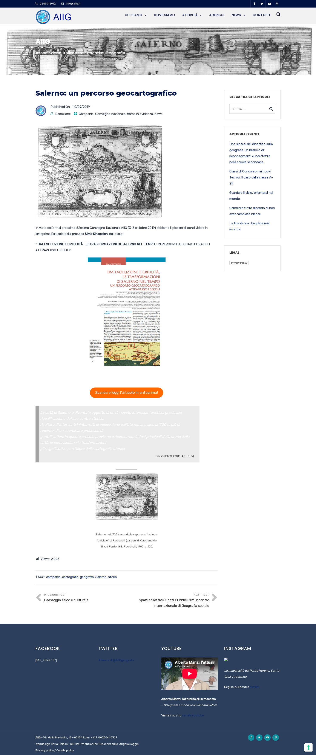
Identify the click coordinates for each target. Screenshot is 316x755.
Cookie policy (65, 750)
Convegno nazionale (110, 114)
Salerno (100, 577)
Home (39, 59)
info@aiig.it (73, 3)
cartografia (70, 577)
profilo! (254, 687)
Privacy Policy (239, 262)
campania (53, 577)
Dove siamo (164, 15)
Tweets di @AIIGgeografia (116, 660)
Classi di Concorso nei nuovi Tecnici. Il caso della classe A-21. (251, 177)
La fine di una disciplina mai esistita (249, 226)
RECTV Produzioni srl (84, 744)
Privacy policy (44, 750)
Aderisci (216, 15)
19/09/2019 (81, 107)
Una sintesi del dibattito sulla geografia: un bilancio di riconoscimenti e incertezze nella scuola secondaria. (251, 153)
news (159, 114)
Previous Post (66, 597)
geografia (87, 577)
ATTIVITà (190, 15)
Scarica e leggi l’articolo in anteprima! (126, 392)
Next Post (174, 600)
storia (112, 577)
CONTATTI (261, 15)
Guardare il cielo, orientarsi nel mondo (251, 196)
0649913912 (48, 3)
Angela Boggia (129, 744)
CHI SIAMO (133, 15)
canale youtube (193, 715)
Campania (59, 59)
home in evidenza (140, 114)
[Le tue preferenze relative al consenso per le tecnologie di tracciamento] (308, 747)
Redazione (63, 114)
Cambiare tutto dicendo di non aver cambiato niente (252, 211)
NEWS (236, 15)
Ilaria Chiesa (59, 744)
